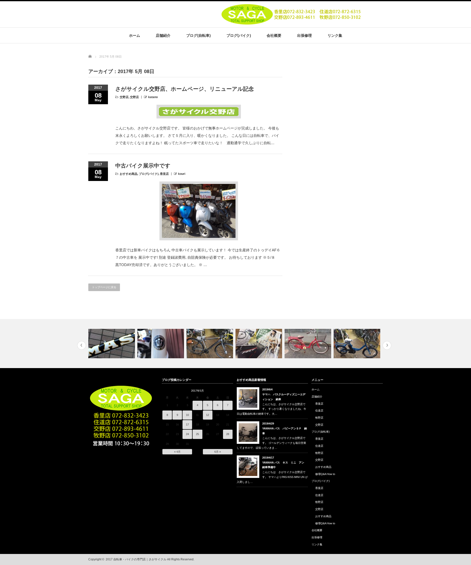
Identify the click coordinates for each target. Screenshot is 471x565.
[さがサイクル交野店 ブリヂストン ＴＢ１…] (210, 343)
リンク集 (334, 35)
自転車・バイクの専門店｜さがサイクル (139, 559)
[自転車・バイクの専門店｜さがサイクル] (292, 23)
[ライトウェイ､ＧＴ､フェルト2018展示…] (259, 343)
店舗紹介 (163, 35)
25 (197, 434)
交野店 (124, 97)
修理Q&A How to (325, 474)
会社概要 (274, 35)
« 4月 (177, 451)
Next (387, 345)
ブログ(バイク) (238, 35)
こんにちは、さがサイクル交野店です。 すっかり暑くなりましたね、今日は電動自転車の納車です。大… (271, 409)
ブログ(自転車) (198, 35)
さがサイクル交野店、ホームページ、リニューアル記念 (184, 89)
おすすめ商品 (128, 174)
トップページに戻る (104, 287)
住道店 (319, 410)
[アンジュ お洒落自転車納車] (308, 343)
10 (187, 414)
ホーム (134, 35)
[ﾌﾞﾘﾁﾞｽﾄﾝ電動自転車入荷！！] (357, 343)
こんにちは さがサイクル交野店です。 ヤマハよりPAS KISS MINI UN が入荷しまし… (272, 477)
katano (153, 97)
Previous (81, 345)
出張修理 (304, 35)
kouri (181, 174)
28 (227, 434)
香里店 (164, 174)
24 (187, 434)
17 (187, 424)
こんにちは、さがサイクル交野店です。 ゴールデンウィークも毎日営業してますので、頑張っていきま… (271, 443)
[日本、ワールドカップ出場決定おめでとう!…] (161, 343)
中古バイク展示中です (142, 166)
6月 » (217, 451)
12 (207, 414)
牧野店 (319, 417)
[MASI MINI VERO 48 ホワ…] (112, 343)
